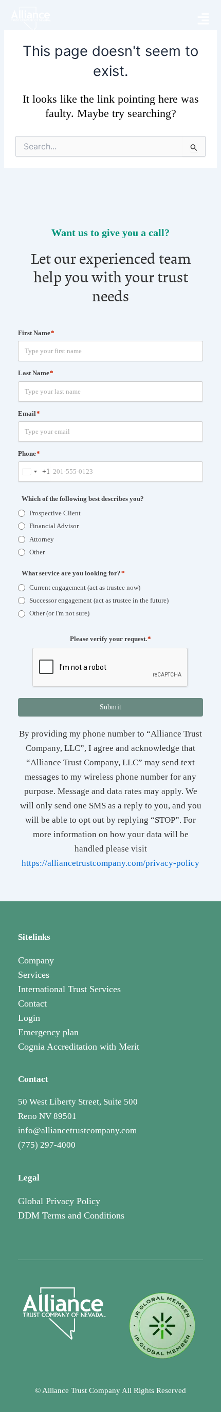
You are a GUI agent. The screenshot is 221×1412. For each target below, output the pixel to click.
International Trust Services (69, 989)
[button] (203, 19)
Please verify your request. (110, 639)
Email (29, 413)
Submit (111, 707)
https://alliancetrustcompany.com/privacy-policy (110, 863)
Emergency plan (48, 1032)
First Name (36, 333)
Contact (32, 1003)
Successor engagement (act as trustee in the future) (99, 600)
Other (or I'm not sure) (59, 613)
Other (37, 552)
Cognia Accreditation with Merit (78, 1046)
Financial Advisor (54, 526)
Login (29, 1018)
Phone (29, 453)
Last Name (35, 373)
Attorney (41, 539)
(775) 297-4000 (47, 1145)
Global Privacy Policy (59, 1201)
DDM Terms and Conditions (71, 1215)
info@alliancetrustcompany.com (77, 1130)
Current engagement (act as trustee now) (84, 587)
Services (33, 975)
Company (36, 960)
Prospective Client (55, 513)
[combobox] (34, 471)
